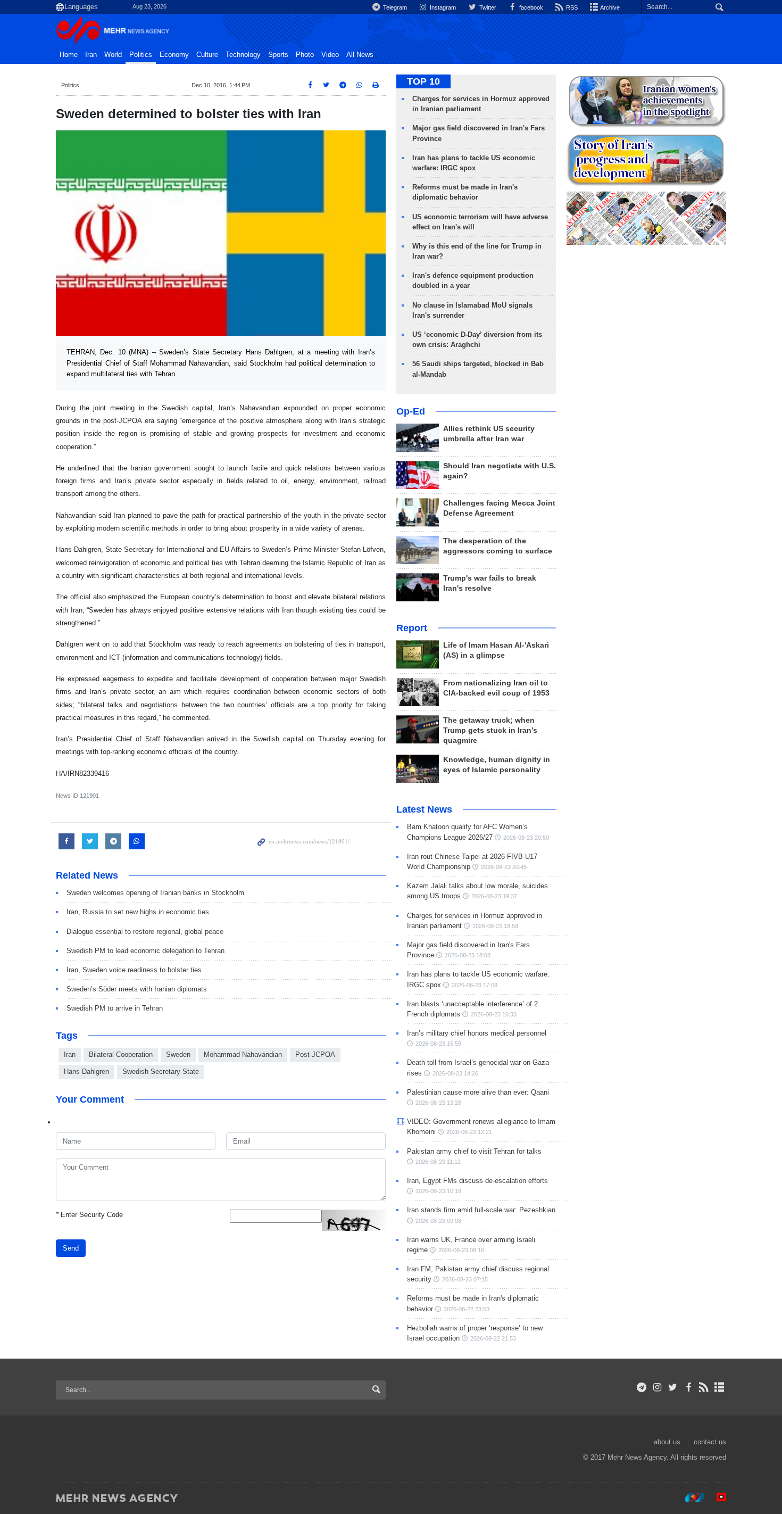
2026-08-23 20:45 (504, 867)
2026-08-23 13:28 (438, 1102)
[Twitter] (672, 1387)
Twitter (487, 7)
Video (330, 55)
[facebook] (688, 1387)
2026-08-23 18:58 (495, 926)
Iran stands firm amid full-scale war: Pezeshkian (481, 1210)
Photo (305, 55)
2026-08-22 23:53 (466, 1309)
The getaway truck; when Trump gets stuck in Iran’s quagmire (490, 730)
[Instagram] (657, 1387)
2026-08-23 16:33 (494, 1014)
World (113, 55)
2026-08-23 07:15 (465, 1279)
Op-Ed (410, 411)
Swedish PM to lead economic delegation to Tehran (145, 951)
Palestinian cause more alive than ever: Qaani (478, 1092)
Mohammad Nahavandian (243, 1054)
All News (359, 55)
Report (411, 628)
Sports (278, 55)
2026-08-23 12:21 (469, 1132)
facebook (530, 7)
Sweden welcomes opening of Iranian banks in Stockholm (155, 893)
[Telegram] (641, 1387)
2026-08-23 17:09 (474, 985)
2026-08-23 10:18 (438, 1191)
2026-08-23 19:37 (494, 896)
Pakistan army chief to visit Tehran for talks (474, 1151)
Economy (174, 55)
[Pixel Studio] (716, 1497)
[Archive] (719, 1387)
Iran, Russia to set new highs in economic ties (137, 912)
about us (667, 1442)
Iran (91, 55)
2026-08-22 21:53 (493, 1338)
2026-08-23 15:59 (438, 1043)
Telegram (394, 7)
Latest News (424, 809)
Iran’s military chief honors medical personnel (476, 1033)
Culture (207, 55)
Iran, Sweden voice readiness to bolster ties (134, 970)
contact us (710, 1442)
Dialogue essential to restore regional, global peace (144, 932)
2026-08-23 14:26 (455, 1073)
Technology (243, 55)
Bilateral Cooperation (121, 1054)
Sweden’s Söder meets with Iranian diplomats (136, 989)
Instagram (442, 7)
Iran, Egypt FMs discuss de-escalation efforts (477, 1181)
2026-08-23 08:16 (461, 1250)
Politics (140, 55)
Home (69, 55)
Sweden (178, 1054)
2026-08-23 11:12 (438, 1162)
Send (71, 1248)
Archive (609, 7)
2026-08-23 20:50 (526, 837)
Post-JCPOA (315, 1054)
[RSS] (704, 1387)
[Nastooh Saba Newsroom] (689, 1497)
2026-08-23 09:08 (438, 1221)
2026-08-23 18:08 (467, 955)
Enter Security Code (89, 1215)
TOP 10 (423, 81)
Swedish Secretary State (160, 1071)
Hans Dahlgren (86, 1071)
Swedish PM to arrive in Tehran (114, 1008)
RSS (571, 7)
